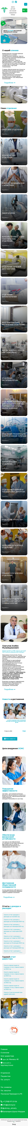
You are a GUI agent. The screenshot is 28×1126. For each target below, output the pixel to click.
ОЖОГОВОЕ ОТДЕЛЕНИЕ (12, 129)
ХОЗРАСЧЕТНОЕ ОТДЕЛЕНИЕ (9, 156)
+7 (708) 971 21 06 (9, 1101)
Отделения (5, 1073)
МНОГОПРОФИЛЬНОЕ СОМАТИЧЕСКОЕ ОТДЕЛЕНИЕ (13, 323)
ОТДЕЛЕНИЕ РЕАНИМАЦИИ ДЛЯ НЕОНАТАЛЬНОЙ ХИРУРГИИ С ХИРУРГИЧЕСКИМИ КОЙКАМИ (14, 405)
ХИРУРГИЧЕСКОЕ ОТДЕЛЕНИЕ (9, 463)
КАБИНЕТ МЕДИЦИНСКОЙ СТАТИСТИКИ (13, 184)
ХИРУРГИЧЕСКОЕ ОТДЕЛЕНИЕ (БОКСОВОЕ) (13, 351)
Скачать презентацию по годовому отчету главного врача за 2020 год (14, 987)
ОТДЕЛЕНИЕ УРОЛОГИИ (12, 520)
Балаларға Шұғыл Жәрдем (13, 1112)
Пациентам (5, 1076)
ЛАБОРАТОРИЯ (8, 213)
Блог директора (7, 1056)
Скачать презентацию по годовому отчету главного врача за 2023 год (14, 974)
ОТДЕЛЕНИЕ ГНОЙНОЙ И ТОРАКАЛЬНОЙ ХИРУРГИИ (13, 491)
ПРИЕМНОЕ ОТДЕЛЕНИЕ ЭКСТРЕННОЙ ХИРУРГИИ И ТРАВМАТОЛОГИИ (14, 601)
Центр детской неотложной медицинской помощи (12, 10)
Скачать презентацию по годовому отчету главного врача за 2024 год (14, 967)
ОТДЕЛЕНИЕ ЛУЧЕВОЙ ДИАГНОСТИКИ (11, 268)
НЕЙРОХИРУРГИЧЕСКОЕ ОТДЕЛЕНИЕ (12, 546)
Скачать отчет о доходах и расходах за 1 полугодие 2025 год (13, 931)
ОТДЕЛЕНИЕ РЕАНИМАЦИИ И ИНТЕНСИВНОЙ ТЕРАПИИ (14, 435)
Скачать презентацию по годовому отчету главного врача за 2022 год (14, 980)
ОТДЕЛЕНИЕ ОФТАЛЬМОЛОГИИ (10, 379)
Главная (4, 1049)
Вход (14, 1124)
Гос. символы (6, 1087)
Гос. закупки (6, 1091)
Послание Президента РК (11, 1094)
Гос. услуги (5, 1080)
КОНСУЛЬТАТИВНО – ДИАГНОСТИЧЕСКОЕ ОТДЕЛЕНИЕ (13, 239)
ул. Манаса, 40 (10, 1059)
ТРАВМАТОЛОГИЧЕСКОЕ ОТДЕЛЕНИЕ (12, 574)
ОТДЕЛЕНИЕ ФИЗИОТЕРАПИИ (9, 296)
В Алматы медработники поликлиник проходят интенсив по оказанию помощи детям (16, 721)
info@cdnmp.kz (8, 1105)
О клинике (5, 1053)
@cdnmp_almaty (9, 1108)
